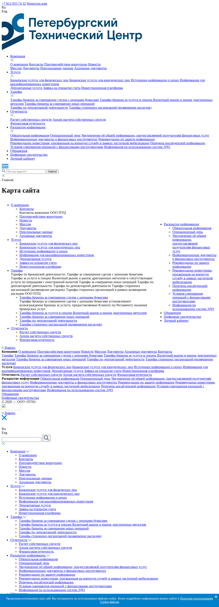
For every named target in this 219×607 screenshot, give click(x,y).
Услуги (15, 72)
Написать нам (37, 3)
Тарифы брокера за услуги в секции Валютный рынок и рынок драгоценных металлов (83, 313)
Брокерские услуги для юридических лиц (99, 80)
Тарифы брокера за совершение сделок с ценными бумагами (54, 100)
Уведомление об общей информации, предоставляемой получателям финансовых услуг (145, 135)
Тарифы (16, 92)
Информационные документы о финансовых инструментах (54, 139)
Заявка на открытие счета (61, 88)
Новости (94, 64)
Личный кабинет (22, 158)
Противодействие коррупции (65, 64)
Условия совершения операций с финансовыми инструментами (56, 147)
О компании (19, 64)
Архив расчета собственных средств (79, 119)
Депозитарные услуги (26, 88)
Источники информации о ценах (155, 80)
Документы (30, 68)
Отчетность (18, 111)
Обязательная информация (29, 135)
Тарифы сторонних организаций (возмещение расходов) (110, 107)
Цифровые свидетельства (28, 154)
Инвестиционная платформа (102, 88)
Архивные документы (90, 68)
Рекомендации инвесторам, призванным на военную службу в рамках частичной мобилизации (79, 143)
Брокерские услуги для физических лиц (39, 80)
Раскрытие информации (28, 127)
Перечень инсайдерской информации (177, 143)
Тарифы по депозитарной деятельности (39, 107)
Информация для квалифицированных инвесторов (56, 255)
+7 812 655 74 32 (14, 3)
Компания (17, 56)
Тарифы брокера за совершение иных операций (60, 104)
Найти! (52, 171)
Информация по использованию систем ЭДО (137, 147)
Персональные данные (56, 68)
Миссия (16, 68)
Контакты (36, 64)
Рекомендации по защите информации (126, 139)
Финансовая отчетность (27, 123)
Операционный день (65, 135)
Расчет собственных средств (31, 119)
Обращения (18, 151)
